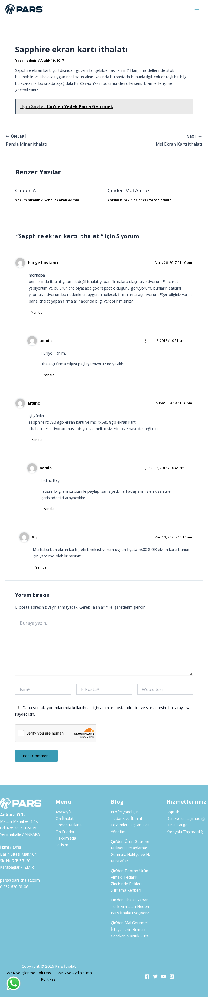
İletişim (62, 844)
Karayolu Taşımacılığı (185, 831)
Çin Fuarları (66, 831)
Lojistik (172, 811)
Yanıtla (37, 312)
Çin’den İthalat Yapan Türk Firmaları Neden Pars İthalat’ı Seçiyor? (130, 906)
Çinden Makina (69, 824)
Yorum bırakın (27, 199)
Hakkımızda (66, 838)
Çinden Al (26, 190)
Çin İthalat (65, 818)
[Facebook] (147, 976)
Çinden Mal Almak (129, 190)
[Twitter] (155, 976)
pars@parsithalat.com (20, 880)
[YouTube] (163, 976)
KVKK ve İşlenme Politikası (29, 972)
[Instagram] (171, 976)
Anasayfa (64, 811)
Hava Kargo (177, 824)
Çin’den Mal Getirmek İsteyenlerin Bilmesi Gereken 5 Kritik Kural (130, 929)
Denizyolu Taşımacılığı (185, 818)
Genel (48, 199)
